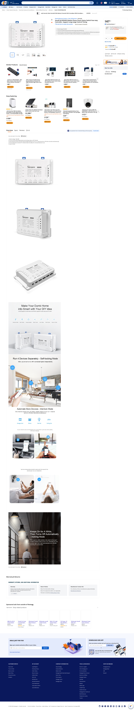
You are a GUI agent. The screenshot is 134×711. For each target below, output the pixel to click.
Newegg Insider (59, 681)
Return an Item (11, 671)
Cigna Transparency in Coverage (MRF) (72, 706)
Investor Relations (59, 668)
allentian (51, 10)
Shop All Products (23, 64)
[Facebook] (102, 706)
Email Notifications (35, 683)
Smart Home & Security (12, 10)
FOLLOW (124, 73)
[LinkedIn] (110, 706)
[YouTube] (116, 706)
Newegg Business (106, 666)
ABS (104, 671)
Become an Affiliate (83, 675)
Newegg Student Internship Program (63, 673)
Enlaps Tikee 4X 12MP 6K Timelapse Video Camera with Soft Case (34, 110)
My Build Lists (34, 679)
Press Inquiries (59, 677)
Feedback (24, 136)
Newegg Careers (59, 679)
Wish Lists (34, 677)
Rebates (81, 683)
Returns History (35, 673)
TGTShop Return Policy (55, 592)
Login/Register (35, 666)
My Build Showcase (36, 681)
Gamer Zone (58, 675)
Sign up (45, 648)
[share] (51, 19)
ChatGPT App (82, 687)
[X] (105, 706)
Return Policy (10, 673)
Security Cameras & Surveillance (26, 10)
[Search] (91, 3)
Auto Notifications (35, 687)
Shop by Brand (82, 681)
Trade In (81, 698)
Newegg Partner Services (84, 673)
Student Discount (83, 689)
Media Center (58, 671)
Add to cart (120, 38)
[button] (14, 2)
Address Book (34, 675)
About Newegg (59, 666)
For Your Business (83, 671)
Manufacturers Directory (76, 590)
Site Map (81, 679)
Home (3, 10)
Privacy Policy (38, 706)
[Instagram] (108, 706)
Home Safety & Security (41, 10)
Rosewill (104, 673)
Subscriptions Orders (36, 685)
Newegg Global (106, 668)
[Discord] (122, 706)
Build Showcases (83, 694)
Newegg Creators (83, 677)
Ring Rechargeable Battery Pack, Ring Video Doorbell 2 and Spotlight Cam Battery (71, 112)
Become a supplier (83, 666)
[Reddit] (51, 22)
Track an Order (11, 668)
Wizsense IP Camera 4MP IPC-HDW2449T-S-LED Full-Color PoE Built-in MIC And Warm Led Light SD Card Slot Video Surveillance (90, 111)
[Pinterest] (113, 706)
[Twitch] (119, 706)
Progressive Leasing (83, 696)
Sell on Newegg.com (83, 668)
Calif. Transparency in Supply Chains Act (56, 706)
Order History (34, 671)
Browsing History (35, 668)
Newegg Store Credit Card (85, 691)
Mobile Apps (82, 685)
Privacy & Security (11, 675)
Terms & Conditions (31, 706)
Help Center (10, 666)
